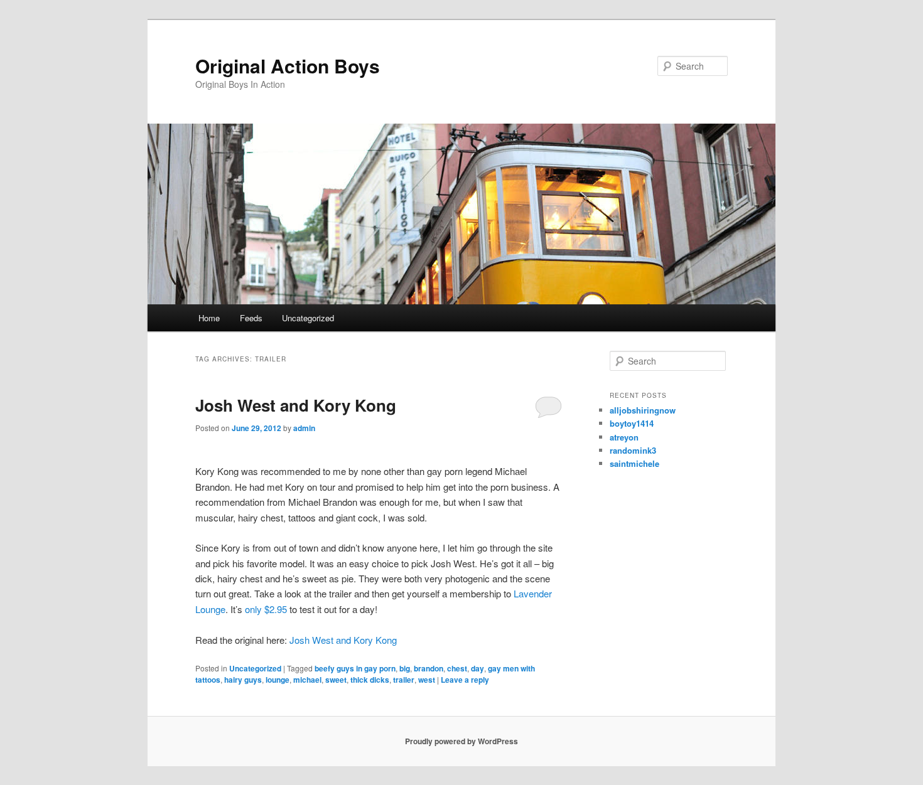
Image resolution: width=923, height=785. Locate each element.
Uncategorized (308, 318)
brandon (428, 668)
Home (209, 318)
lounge (277, 679)
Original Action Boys (287, 65)
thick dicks (369, 679)
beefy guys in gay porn (355, 668)
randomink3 (633, 450)
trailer (403, 679)
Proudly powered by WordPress (461, 741)
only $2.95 (266, 609)
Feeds (251, 318)
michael (307, 679)
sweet (336, 679)
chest (457, 668)
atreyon (624, 437)
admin (304, 428)
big (404, 668)
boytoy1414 (632, 423)
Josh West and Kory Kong (295, 405)
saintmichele (634, 463)
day (477, 668)
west (426, 679)
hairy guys (243, 679)
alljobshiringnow (643, 410)
